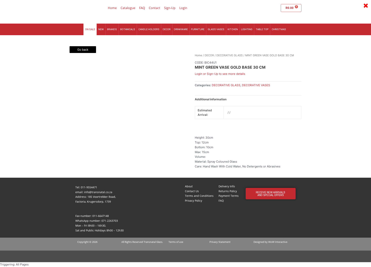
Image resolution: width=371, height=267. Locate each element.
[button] (271, 193)
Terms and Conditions (199, 196)
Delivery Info (227, 186)
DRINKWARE (181, 29)
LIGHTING (246, 29)
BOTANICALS (127, 29)
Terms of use (175, 242)
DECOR (167, 29)
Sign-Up (169, 8)
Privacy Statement (220, 242)
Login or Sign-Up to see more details (220, 74)
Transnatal (150, 242)
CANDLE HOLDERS (148, 29)
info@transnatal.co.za (98, 192)
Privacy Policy (193, 200)
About (189, 186)
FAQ (142, 8)
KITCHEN (233, 29)
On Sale (90, 29)
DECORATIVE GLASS (229, 55)
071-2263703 (109, 221)
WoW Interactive (277, 242)
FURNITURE (197, 29)
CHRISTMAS (279, 29)
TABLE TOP (262, 29)
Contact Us (192, 191)
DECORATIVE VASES (256, 85)
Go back (82, 49)
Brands (112, 29)
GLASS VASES (216, 29)
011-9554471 (89, 187)
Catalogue (128, 8)
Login (183, 8)
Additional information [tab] (210, 99)
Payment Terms (229, 196)
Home (112, 8)
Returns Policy (228, 191)
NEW (101, 29)
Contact (154, 8)
